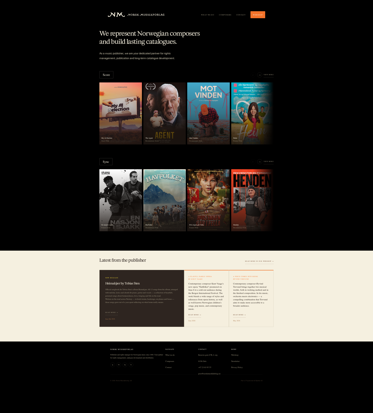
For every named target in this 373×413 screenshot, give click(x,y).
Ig (112, 365)
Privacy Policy (237, 367)
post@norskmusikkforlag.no (209, 373)
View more (269, 75)
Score (106, 75)
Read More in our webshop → (259, 261)
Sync (106, 161)
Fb (119, 365)
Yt (131, 365)
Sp (125, 365)
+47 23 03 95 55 (204, 367)
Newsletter (235, 361)
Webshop (258, 15)
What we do (207, 15)
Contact (241, 15)
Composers (225, 15)
